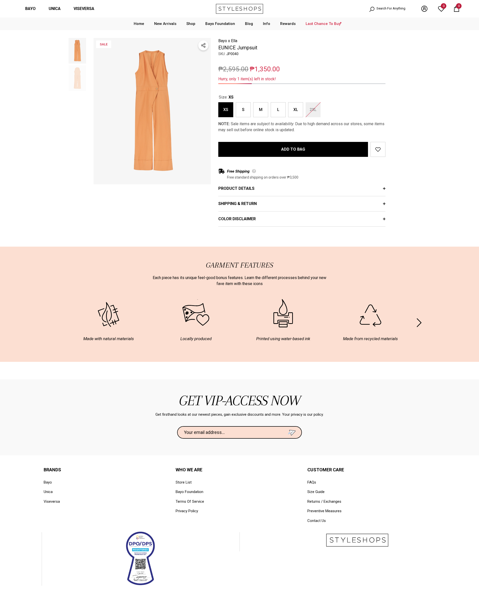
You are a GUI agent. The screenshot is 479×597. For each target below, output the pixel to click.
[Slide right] (419, 323)
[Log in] (424, 8)
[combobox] (393, 9)
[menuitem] (30, 8)
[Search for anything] (390, 9)
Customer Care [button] (325, 469)
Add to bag (293, 149)
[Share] (203, 45)
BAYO (30, 8)
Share (203, 45)
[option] (152, 111)
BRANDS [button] (52, 469)
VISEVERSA (84, 8)
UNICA (55, 8)
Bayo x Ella (227, 40)
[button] (456, 8)
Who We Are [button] (189, 469)
